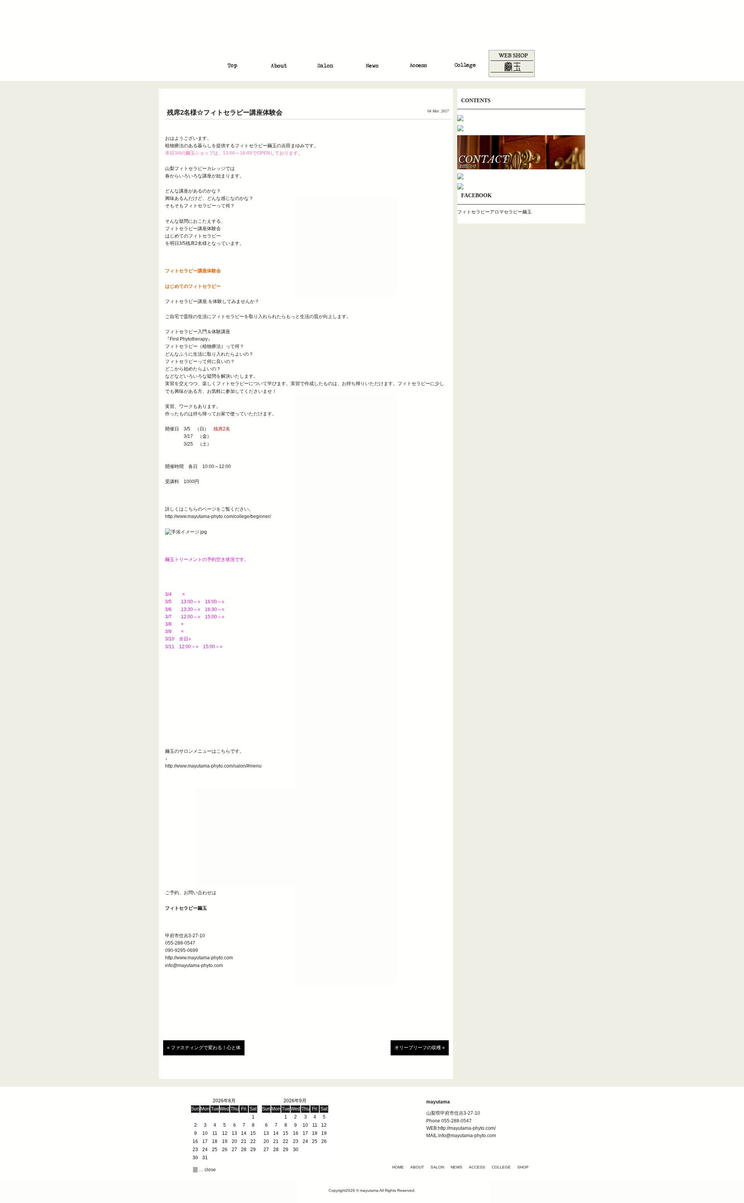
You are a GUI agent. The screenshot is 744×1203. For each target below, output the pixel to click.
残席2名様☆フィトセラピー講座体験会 (224, 112)
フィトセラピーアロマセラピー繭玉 (494, 212)
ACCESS (477, 1167)
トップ (232, 63)
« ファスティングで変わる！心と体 (204, 1047)
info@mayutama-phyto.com (194, 965)
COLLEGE (501, 1167)
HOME (398, 1167)
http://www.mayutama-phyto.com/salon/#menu (213, 766)
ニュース (372, 63)
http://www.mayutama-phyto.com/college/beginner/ (218, 516)
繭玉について (279, 63)
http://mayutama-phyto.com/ (467, 1128)
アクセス (418, 63)
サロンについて (325, 63)
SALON (437, 1167)
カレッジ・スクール (465, 63)
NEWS (456, 1167)
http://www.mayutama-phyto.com (199, 957)
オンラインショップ (511, 63)
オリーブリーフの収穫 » (419, 1047)
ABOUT (417, 1167)
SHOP (523, 1167)
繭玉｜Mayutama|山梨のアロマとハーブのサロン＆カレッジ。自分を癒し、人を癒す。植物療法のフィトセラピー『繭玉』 (372, 30)
